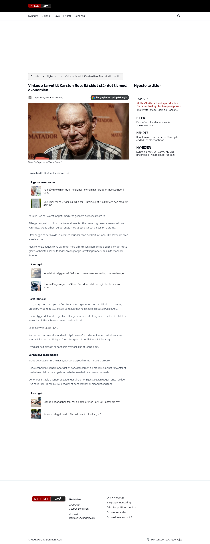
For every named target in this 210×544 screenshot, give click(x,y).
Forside (35, 76)
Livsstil (67, 15)
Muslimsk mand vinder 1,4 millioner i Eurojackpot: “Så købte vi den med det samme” (86, 203)
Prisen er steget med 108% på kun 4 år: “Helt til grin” (72, 414)
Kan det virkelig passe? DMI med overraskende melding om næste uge (84, 273)
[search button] (179, 16)
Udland (46, 15)
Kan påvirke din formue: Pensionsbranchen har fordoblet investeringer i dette (84, 191)
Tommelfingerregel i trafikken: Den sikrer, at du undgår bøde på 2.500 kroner (82, 286)
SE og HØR (51, 327)
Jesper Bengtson (41, 97)
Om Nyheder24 (115, 497)
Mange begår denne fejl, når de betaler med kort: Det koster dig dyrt (82, 401)
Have (57, 15)
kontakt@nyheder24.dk (82, 517)
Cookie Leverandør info (120, 517)
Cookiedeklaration (117, 512)
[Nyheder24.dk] (105, 5)
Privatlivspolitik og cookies (122, 507)
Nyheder (33, 15)
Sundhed (80, 15)
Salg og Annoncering (119, 502)
